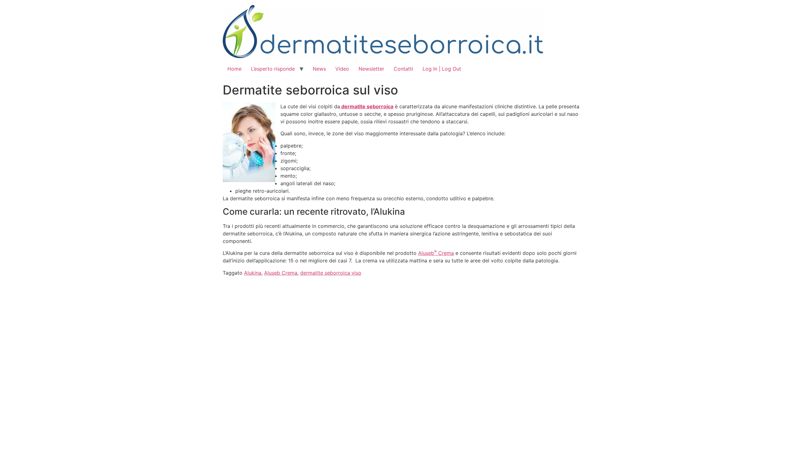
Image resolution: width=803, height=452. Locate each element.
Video (342, 69)
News (319, 69)
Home (234, 69)
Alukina (252, 273)
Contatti (403, 69)
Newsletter (371, 69)
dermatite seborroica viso (330, 273)
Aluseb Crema (436, 253)
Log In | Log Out (442, 69)
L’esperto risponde (273, 69)
